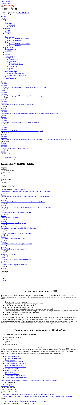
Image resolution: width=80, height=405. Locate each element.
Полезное (8, 32)
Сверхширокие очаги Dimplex (15, 375)
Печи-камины (9, 42)
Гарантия (12, 25)
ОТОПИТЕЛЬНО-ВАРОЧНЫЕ (19, 38)
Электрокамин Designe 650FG (11, 217)
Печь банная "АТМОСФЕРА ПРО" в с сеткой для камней (20, 122)
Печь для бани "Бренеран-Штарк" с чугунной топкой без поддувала (23, 87)
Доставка (8, 28)
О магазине (8, 23)
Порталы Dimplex (10, 372)
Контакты (8, 33)
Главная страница (10, 157)
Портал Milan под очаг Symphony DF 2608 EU (16, 212)
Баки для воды (13, 59)
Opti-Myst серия (10, 360)
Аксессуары (9, 58)
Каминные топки (10, 49)
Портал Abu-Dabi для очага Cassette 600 (14, 249)
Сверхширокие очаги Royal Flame (16, 377)
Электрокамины (10, 56)
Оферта (37, 401)
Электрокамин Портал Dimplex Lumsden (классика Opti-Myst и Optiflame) (25, 191)
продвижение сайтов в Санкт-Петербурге (22, 398)
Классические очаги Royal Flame (15, 367)
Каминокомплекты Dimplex (14, 361)
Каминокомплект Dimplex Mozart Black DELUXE (17, 259)
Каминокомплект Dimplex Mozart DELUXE (15, 265)
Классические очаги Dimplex (14, 365)
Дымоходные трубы (11, 72)
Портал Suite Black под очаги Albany (13, 238)
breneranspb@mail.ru (7, 386)
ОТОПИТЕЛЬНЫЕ (15, 40)
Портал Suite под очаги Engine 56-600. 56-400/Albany (18, 228)
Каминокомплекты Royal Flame (15, 363)
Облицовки (8, 51)
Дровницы (12, 61)
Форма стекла (5, 172)
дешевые (16, 189)
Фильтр (4, 168)
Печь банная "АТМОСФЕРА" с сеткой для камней (17, 104)
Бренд (3, 175)
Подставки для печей (16, 65)
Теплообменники (10, 78)
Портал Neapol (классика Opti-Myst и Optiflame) (16, 244)
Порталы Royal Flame (12, 374)
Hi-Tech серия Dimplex (12, 356)
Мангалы (8, 54)
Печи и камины (6, 2)
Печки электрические (12, 370)
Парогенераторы (14, 63)
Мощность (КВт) (6, 179)
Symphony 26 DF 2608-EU (9, 254)
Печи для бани (9, 47)
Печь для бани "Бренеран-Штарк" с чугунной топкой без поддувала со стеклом (27, 96)
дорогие (22, 189)
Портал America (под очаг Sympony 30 (13, 223)
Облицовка (4, 182)
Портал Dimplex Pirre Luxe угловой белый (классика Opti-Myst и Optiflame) (26, 207)
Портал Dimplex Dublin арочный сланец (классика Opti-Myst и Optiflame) (25, 196)
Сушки (11, 68)
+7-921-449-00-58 (23, 13)
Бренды (7, 30)
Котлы (7, 52)
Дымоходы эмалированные (18, 75)
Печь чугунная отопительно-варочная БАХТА (16, 148)
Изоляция (8, 77)
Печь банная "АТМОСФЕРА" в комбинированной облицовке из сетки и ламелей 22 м (29, 113)
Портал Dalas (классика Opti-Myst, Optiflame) (16, 233)
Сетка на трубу (14, 66)
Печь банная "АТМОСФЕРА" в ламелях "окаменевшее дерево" (22, 131)
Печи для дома (9, 37)
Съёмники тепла (6, 394)
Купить (3, 91)
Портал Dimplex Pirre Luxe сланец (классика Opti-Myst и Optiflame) (23, 202)
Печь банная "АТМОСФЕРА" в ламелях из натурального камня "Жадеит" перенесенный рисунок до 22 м (36, 139)
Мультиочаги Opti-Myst (12, 368)
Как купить (12, 26)
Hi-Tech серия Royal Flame (13, 358)
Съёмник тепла (14, 70)
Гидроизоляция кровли (16, 73)
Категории (4, 20)
